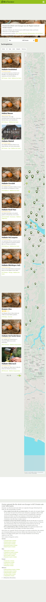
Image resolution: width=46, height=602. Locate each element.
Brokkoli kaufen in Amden (10, 542)
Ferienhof (25, 33)
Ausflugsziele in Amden (9, 562)
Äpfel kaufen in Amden (9, 550)
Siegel (10, 49)
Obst (17, 33)
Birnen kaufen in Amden (9, 555)
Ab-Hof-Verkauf (39, 33)
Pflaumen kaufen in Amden (10, 553)
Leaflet (26, 472)
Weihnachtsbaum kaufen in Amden (12, 569)
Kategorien (18, 49)
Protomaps (29, 473)
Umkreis (3, 49)
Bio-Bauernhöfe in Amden (10, 574)
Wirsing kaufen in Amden (9, 543)
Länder (13, 49)
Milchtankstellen (31, 33)
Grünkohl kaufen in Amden (10, 540)
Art (6, 49)
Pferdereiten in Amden (9, 560)
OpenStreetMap (34, 473)
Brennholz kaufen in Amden (10, 571)
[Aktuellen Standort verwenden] (33, 40)
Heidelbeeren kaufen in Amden (11, 552)
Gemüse (20, 33)
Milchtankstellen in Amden (10, 572)
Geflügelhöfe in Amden (9, 575)
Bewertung (24, 49)
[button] (33, 260)
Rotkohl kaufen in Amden (9, 546)
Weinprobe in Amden (9, 565)
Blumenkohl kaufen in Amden (10, 545)
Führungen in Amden (9, 564)
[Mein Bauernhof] (17, 2)
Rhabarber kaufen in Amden (10, 557)
